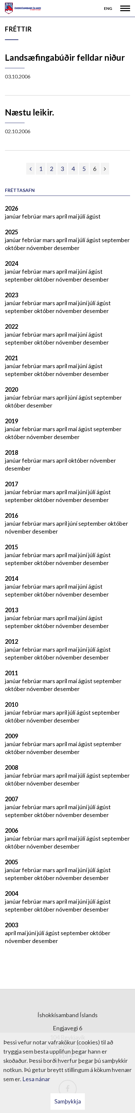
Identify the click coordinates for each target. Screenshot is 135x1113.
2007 (11, 799)
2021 (11, 358)
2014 (11, 578)
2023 (11, 295)
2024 (11, 263)
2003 (11, 925)
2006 (11, 830)
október (16, 247)
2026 (11, 208)
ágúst (93, 216)
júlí (82, 216)
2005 (11, 862)
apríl (62, 216)
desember (67, 247)
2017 (11, 484)
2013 (11, 610)
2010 (11, 704)
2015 (11, 547)
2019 (11, 421)
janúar (13, 216)
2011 (11, 673)
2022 (11, 326)
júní (83, 271)
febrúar (32, 216)
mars (49, 216)
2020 (11, 389)
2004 (11, 893)
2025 (11, 232)
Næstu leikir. (29, 112)
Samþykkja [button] (67, 1101)
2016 (11, 515)
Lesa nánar (36, 1078)
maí (73, 216)
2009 (11, 736)
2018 (11, 452)
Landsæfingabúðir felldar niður (65, 57)
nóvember (40, 247)
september (116, 239)
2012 (11, 641)
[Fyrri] (30, 169)
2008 (11, 767)
